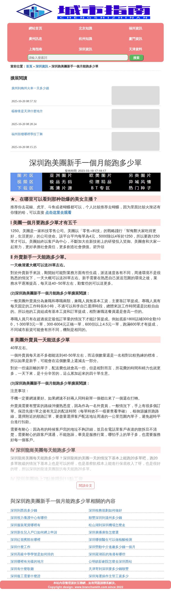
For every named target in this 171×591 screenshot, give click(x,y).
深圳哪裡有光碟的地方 (27, 561)
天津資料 (135, 49)
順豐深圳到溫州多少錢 (105, 517)
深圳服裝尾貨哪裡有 (25, 524)
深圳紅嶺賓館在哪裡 (25, 539)
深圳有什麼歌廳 (22, 568)
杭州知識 (85, 38)
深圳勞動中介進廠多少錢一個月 (112, 546)
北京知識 (85, 28)
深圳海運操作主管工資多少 (109, 575)
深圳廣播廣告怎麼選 (104, 532)
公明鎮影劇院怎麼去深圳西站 (110, 561)
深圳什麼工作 (20, 546)
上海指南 (35, 49)
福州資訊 (135, 28)
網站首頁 (35, 28)
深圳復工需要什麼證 (25, 575)
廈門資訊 (135, 38)
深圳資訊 (85, 49)
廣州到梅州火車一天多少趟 (30, 88)
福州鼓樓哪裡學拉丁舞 (27, 134)
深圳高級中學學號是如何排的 (32, 554)
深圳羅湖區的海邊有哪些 (107, 554)
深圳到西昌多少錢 (23, 510)
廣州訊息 (35, 38)
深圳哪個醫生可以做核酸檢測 (110, 539)
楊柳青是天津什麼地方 (27, 111)
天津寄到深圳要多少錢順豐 (109, 568)
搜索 (136, 57)
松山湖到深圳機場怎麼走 (107, 524)
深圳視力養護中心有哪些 (28, 517)
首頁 (29, 66)
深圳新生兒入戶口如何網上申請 (33, 532)
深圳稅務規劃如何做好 (105, 510)
